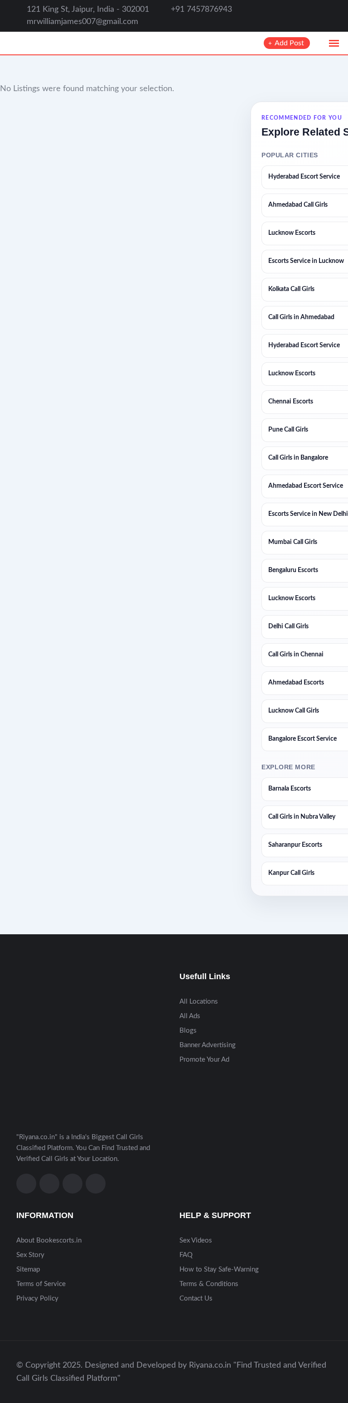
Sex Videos (195, 1240)
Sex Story (30, 1255)
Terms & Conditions (208, 1284)
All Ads (189, 1016)
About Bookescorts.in (49, 1240)
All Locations (198, 1001)
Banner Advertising (207, 1045)
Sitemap (28, 1269)
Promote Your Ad (204, 1059)
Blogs (188, 1030)
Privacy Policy (37, 1298)
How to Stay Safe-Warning (219, 1269)
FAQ (186, 1255)
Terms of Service (41, 1284)
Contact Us (196, 1298)
